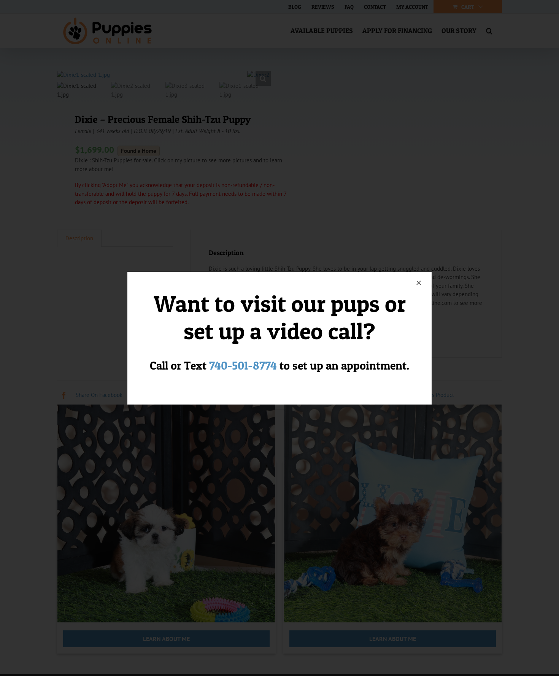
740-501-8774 (243, 365)
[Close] (418, 282)
